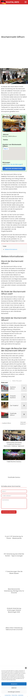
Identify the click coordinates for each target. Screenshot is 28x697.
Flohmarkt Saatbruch (23, 423)
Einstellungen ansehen (14, 692)
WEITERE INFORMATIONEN (14, 168)
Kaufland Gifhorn (6, 423)
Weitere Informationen (11, 249)
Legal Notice (20, 695)
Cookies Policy (8, 695)
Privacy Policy (14, 695)
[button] (26, 668)
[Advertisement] (14, 20)
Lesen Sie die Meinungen (14, 164)
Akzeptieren (14, 684)
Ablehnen (14, 688)
